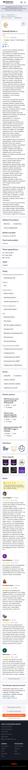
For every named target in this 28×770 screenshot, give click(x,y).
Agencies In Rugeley (6, 17)
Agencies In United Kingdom (8, 16)
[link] (21, 2)
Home (2, 14)
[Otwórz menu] (25, 2)
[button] (23, 24)
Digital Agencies (11, 14)
